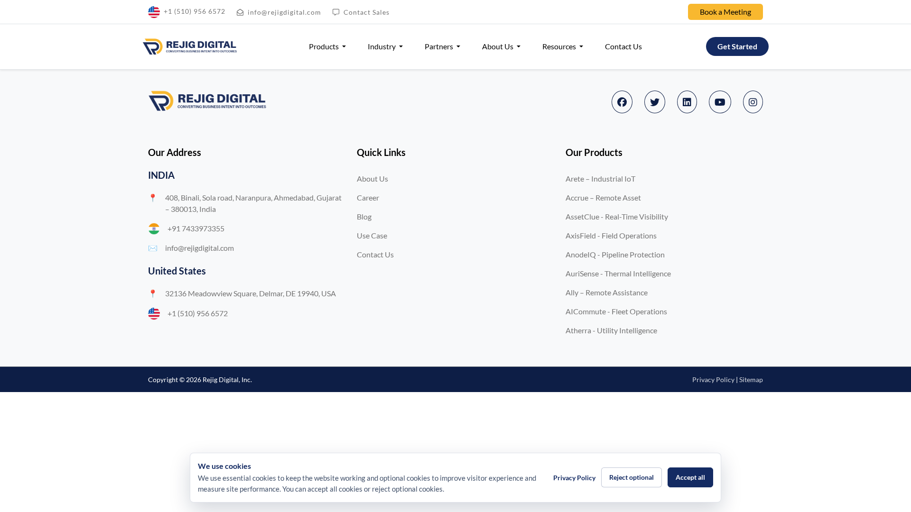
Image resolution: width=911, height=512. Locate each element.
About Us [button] (498, 46)
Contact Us (623, 46)
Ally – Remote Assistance (607, 292)
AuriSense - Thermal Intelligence (618, 273)
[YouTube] (720, 102)
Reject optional (631, 477)
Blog (364, 216)
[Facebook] (622, 102)
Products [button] (324, 46)
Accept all (690, 477)
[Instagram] (753, 102)
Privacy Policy (713, 379)
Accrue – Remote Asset (603, 197)
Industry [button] (382, 46)
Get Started (737, 46)
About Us (372, 178)
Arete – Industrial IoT (600, 178)
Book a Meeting (725, 11)
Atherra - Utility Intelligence (611, 330)
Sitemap (751, 379)
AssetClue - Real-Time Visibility (617, 216)
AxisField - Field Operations (611, 235)
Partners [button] (440, 46)
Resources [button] (559, 46)
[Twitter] (654, 102)
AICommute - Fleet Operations (616, 311)
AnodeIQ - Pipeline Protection (615, 254)
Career (368, 197)
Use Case (372, 235)
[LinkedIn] (687, 102)
